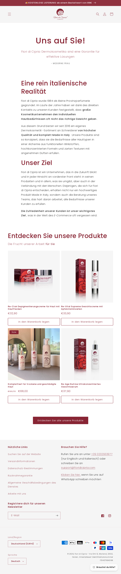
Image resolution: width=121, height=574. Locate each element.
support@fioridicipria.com (78, 467)
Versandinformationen (21, 461)
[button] (9, 14)
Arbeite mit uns (17, 493)
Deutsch (15, 561)
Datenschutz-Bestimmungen (25, 468)
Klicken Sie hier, (71, 475)
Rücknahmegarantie (20, 475)
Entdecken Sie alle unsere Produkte (61, 420)
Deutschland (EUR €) (22, 543)
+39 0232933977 (101, 454)
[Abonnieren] (56, 515)
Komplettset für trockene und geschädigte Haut (32, 385)
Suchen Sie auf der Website (24, 454)
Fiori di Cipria (81, 554)
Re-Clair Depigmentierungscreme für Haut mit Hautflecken (34, 308)
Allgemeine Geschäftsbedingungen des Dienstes (32, 484)
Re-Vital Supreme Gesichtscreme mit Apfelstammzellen (82, 308)
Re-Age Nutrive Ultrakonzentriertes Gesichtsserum (81, 385)
